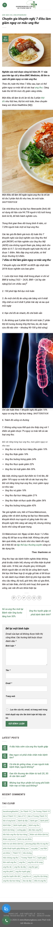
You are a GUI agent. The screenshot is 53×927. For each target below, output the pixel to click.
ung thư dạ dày (20, 867)
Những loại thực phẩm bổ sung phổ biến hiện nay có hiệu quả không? (29, 784)
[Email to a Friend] (29, 597)
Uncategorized (19, 15)
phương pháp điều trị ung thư (37, 844)
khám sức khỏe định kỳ (39, 834)
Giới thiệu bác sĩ (27, 914)
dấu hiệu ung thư (35, 830)
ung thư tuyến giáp (23, 871)
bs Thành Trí (26, 811)
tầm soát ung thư (9, 862)
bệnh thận (7, 825)
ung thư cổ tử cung (35, 862)
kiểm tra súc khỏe (25, 839)
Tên (8, 670)
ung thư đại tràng (40, 876)
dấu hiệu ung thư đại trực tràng (15, 834)
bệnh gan (34, 821)
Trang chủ (13, 914)
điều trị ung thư (40, 881)
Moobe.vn (28, 923)
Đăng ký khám (43, 916)
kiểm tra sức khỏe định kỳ (13, 844)
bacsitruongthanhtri (10, 811)
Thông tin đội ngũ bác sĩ (14, 916)
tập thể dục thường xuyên (29, 544)
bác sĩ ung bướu (9, 821)
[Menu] (4, 5)
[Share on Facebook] (19, 597)
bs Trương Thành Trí (41, 811)
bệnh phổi (44, 821)
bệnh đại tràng (8, 830)
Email (9, 683)
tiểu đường (27, 853)
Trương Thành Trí (28, 858)
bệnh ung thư (34, 825)
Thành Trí (16, 853)
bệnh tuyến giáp (20, 825)
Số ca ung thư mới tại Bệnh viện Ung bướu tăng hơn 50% (12, 613)
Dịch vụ (40, 914)
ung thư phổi (8, 871)
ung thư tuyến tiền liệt (11, 876)
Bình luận (11, 646)
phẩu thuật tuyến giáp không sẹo (16, 848)
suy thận (43, 848)
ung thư (39, 87)
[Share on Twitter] (24, 597)
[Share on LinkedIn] (39, 597)
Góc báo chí (7, 15)
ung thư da (7, 867)
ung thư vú (27, 876)
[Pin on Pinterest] (34, 597)
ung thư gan (33, 867)
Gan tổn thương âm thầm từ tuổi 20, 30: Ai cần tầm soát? (29, 775)
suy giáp (34, 848)
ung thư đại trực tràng (11, 881)
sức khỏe (6, 853)
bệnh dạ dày (23, 821)
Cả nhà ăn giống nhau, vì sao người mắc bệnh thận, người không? (29, 765)
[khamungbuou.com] (26, 5)
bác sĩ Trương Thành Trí (37, 816)
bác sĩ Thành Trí (9, 816)
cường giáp (21, 830)
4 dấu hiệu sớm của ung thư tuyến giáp (28, 746)
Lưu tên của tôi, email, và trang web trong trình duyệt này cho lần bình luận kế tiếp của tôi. (26, 713)
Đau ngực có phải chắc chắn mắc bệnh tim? (28, 756)
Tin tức (31, 916)
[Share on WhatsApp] (13, 597)
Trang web (10, 696)
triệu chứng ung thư (10, 858)
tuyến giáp (42, 858)
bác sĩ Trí (21, 816)
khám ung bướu (9, 839)
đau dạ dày (27, 881)
